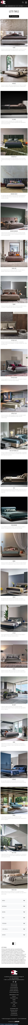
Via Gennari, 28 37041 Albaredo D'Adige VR (14, 976)
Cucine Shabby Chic (14, 992)
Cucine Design (14, 985)
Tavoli (14, 1001)
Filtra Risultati (14, 16)
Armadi (14, 1006)
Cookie (6, 1024)
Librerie (14, 996)
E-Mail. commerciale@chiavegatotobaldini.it (14, 979)
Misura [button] (3, 912)
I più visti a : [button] (5, 929)
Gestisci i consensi (14, 1024)
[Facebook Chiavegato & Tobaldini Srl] (13, 981)
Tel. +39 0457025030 (14, 978)
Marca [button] (3, 900)
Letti (17, 6)
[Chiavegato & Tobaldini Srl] (14, 972)
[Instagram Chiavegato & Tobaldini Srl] (15, 981)
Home (6, 6)
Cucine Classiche (14, 989)
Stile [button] (3, 917)
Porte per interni (14, 1010)
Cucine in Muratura (14, 990)
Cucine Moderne (14, 987)
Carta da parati (14, 1015)
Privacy (2, 1024)
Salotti (14, 999)
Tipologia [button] (4, 923)
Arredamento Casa (11, 6)
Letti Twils (21, 6)
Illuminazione (14, 1011)
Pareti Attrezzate (14, 998)
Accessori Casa (14, 1008)
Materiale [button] (4, 906)
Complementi (14, 1013)
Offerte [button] (4, 935)
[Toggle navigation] (26, 2)
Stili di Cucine (14, 984)
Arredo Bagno (14, 1002)
